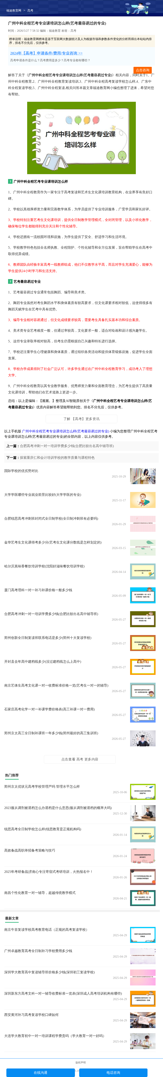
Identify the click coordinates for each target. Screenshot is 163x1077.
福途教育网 (13, 10)
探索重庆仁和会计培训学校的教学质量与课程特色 (57, 457)
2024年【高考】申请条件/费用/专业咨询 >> (46, 53)
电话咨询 (113, 1072)
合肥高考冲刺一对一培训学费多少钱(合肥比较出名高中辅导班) (67, 446)
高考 (30, 10)
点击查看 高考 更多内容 (79, 759)
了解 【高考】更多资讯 (81, 419)
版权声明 (81, 1062)
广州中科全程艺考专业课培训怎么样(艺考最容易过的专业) (65, 431)
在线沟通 (40, 1072)
